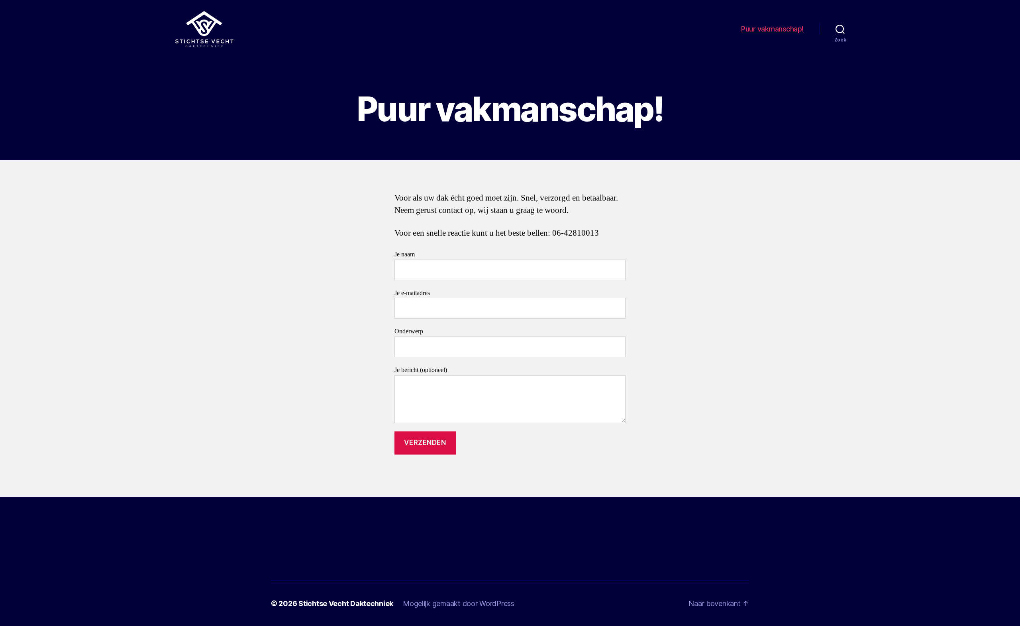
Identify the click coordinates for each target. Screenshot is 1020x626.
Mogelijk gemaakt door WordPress (458, 603)
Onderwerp (408, 331)
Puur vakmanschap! (772, 29)
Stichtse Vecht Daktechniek (345, 603)
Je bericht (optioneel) (420, 370)
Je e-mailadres (412, 293)
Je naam (404, 254)
